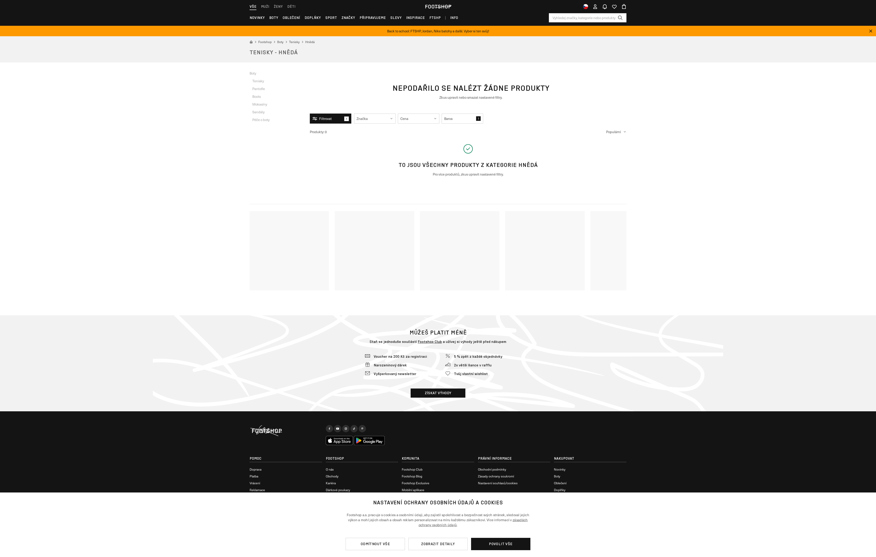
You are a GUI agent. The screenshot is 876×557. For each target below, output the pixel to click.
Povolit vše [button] (500, 544)
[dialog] (438, 524)
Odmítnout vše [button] (375, 544)
